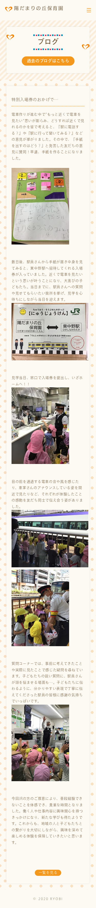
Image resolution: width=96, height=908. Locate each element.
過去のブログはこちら (48, 61)
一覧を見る (48, 872)
